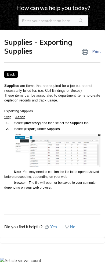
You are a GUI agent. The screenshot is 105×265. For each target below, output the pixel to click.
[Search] (81, 20)
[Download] (42, 128)
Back (11, 74)
